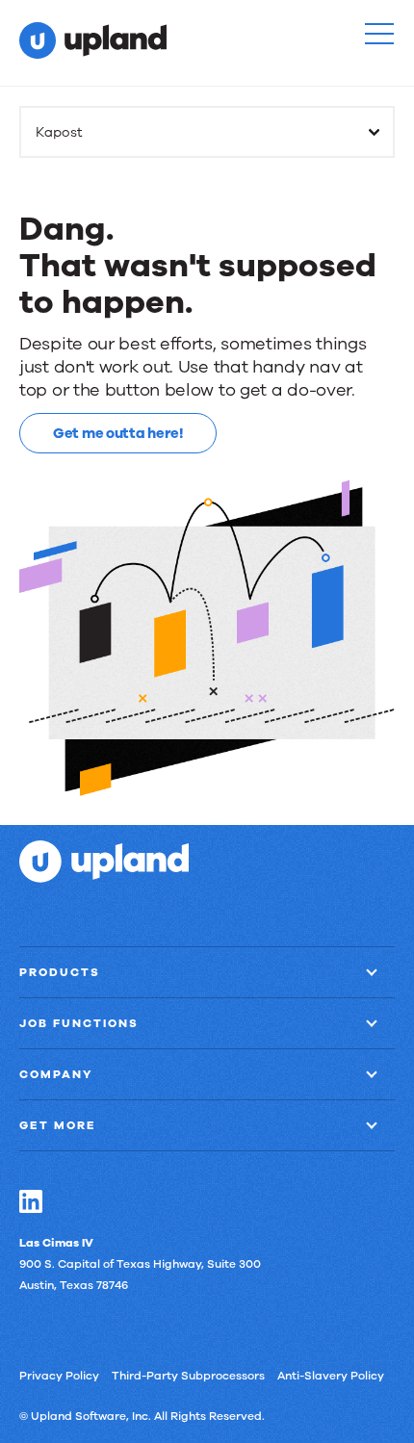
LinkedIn (30, 1201)
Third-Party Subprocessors (188, 1375)
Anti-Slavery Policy (330, 1375)
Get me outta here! (118, 433)
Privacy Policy (59, 1375)
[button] (379, 33)
